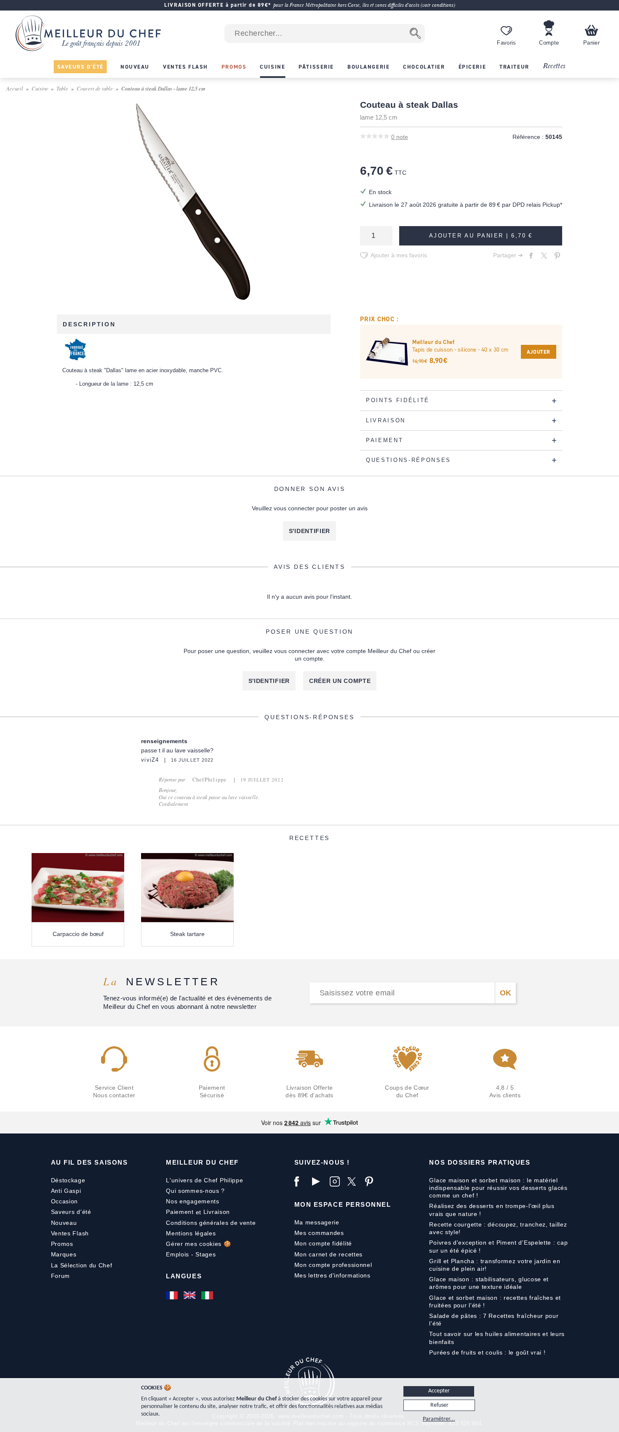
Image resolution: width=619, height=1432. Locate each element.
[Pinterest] (372, 1181)
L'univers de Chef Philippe (204, 1180)
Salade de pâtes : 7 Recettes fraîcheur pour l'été (493, 1319)
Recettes (554, 66)
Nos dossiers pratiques (479, 1162)
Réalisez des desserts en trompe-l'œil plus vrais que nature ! (491, 1210)
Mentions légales (191, 1233)
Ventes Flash (70, 1233)
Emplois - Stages (191, 1254)
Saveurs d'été (71, 1211)
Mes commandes (319, 1232)
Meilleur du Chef (202, 1162)
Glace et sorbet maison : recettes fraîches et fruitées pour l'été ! (495, 1301)
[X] (354, 1181)
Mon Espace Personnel (342, 1204)
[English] (190, 1295)
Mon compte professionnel (333, 1264)
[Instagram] (336, 1181)
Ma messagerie (316, 1222)
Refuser (439, 1405)
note (399, 136)
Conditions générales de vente (211, 1222)
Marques (64, 1254)
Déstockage (68, 1180)
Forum (60, 1275)
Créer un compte (340, 680)
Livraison (216, 1211)
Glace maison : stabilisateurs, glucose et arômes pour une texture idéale (489, 1283)
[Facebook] (301, 1181)
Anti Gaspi (66, 1190)
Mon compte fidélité (323, 1243)
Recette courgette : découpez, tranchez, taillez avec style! (498, 1228)
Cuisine (40, 88)
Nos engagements (192, 1201)
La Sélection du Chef (81, 1265)
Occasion (64, 1201)
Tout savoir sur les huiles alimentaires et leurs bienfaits (497, 1338)
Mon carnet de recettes (328, 1254)
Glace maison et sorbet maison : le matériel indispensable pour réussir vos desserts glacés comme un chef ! (498, 1188)
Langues (184, 1276)
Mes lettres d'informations (332, 1275)
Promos (62, 1243)
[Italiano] (208, 1295)
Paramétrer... (439, 1419)
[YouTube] (319, 1181)
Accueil (14, 88)
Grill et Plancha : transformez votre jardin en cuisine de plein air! (494, 1265)
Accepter (439, 1391)
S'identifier (309, 531)
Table (62, 88)
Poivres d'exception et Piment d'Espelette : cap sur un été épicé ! (498, 1246)
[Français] (172, 1295)
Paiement (180, 1211)
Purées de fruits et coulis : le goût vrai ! (487, 1352)
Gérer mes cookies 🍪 (198, 1243)
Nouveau (64, 1222)
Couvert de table (95, 88)
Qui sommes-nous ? (195, 1190)
